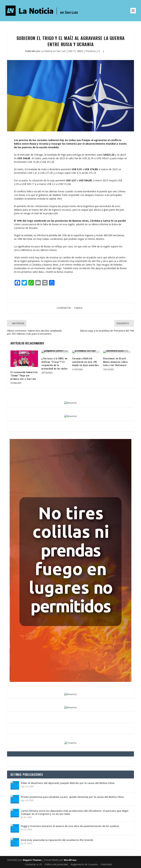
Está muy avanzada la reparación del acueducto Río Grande (57, 840)
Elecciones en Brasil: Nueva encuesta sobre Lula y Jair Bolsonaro (115, 361)
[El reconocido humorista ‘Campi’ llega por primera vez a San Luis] (24, 358)
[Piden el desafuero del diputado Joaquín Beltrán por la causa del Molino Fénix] (14, 785)
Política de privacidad (56, 864)
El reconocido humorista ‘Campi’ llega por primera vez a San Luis (24, 375)
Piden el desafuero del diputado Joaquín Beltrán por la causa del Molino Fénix (68, 783)
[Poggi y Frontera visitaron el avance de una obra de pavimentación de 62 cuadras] (14, 828)
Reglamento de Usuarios (84, 864)
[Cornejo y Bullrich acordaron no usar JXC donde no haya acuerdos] (86, 351)
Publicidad (106, 864)
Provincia (90, 51)
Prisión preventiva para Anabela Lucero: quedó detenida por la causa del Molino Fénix (72, 797)
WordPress (70, 859)
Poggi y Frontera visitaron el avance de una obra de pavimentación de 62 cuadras (70, 826)
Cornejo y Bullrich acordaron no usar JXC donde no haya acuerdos (85, 361)
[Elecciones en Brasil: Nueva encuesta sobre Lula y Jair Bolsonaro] (117, 351)
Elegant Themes (32, 859)
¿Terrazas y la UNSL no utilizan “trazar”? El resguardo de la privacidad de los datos (54, 363)
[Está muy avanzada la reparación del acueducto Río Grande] (14, 842)
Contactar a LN (33, 864)
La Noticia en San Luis (53, 51)
